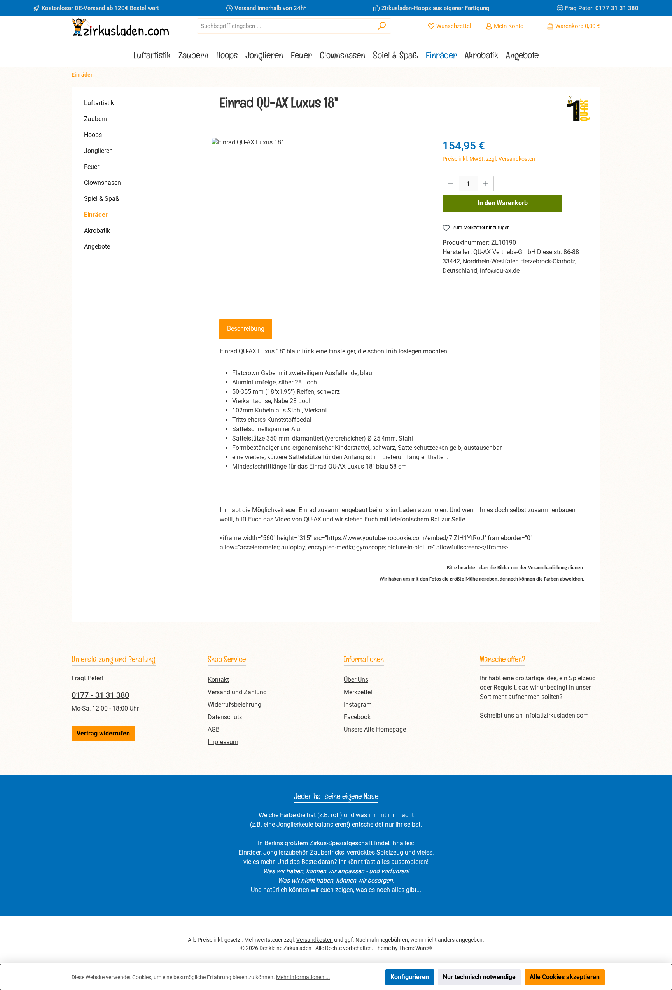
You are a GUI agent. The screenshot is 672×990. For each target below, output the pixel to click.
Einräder (96, 214)
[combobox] (285, 26)
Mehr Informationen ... (303, 977)
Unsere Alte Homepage (375, 729)
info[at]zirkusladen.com (556, 715)
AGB (214, 729)
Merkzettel (358, 692)
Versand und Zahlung (237, 692)
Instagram (358, 704)
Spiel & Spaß (101, 198)
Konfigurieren (409, 977)
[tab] (245, 329)
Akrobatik (97, 230)
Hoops (93, 135)
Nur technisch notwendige (479, 977)
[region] (319, 221)
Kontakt (218, 679)
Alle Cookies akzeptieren (565, 977)
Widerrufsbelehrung (234, 704)
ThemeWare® (415, 948)
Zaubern (95, 119)
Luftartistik (99, 103)
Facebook (357, 717)
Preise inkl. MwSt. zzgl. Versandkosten (489, 159)
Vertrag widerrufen (103, 733)
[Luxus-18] (319, 221)
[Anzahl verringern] (451, 183)
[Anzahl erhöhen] (486, 183)
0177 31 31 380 (617, 8)
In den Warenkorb (503, 203)
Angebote (97, 246)
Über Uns (356, 679)
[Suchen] (382, 26)
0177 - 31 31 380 (100, 695)
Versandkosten (314, 940)
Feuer (91, 166)
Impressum (223, 742)
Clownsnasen (102, 182)
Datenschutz (225, 717)
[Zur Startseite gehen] (120, 27)
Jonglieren (98, 150)
